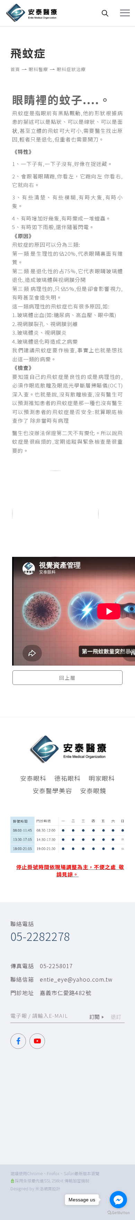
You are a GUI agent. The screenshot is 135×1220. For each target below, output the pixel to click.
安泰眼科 (33, 778)
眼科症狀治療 (71, 69)
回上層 (67, 677)
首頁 (15, 69)
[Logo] (31, 12)
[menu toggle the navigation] (125, 13)
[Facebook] (19, 1041)
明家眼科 (102, 778)
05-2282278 (40, 936)
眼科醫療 (38, 69)
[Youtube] (38, 1041)
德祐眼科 (67, 778)
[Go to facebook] (118, 1199)
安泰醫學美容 (52, 790)
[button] (105, 13)
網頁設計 (52, 1188)
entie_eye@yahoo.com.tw (76, 979)
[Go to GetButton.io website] (118, 1213)
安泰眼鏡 (93, 790)
